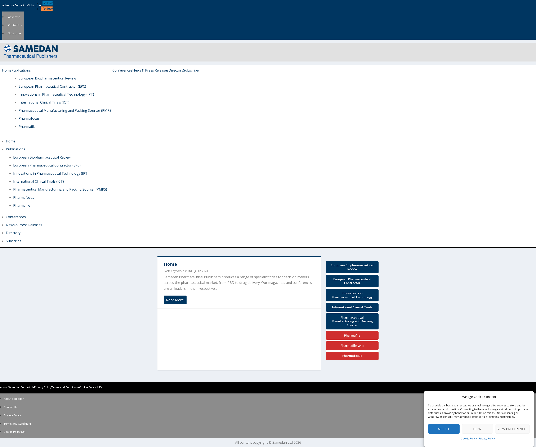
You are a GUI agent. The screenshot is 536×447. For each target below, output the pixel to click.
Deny (477, 429)
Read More (175, 300)
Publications (21, 70)
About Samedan (10, 387)
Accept (444, 429)
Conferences (122, 70)
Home (7, 70)
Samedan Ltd (184, 271)
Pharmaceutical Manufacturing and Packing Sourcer (352, 321)
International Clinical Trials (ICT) (44, 102)
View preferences (512, 429)
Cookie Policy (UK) (90, 387)
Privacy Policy (487, 439)
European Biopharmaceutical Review (47, 78)
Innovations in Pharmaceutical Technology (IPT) (56, 94)
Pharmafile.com (352, 345)
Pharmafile (27, 126)
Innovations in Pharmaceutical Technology (352, 295)
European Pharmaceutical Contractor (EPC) (52, 86)
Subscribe (34, 5)
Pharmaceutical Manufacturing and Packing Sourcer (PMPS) (65, 110)
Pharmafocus (29, 118)
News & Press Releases (150, 70)
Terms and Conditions (65, 387)
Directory (176, 70)
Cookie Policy (469, 439)
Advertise (8, 5)
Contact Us (21, 5)
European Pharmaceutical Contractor (352, 281)
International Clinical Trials (352, 307)
